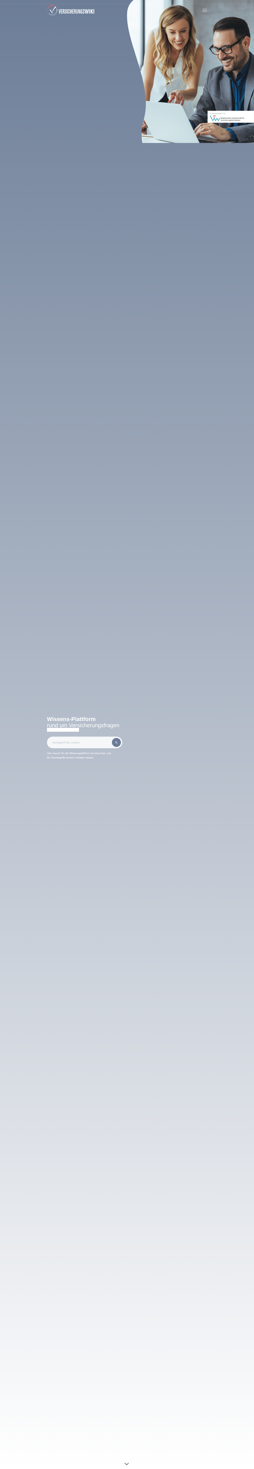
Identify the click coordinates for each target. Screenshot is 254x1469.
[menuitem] (204, 10)
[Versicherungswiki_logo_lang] (71, 10)
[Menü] (204, 10)
